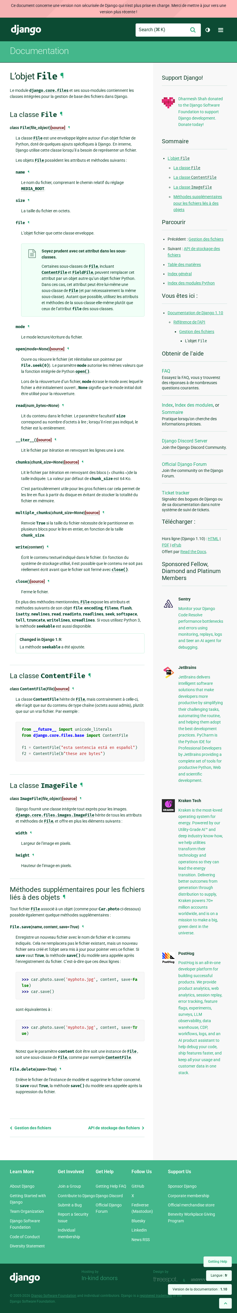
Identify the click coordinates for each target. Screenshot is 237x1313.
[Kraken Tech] (168, 810)
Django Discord (109, 1195)
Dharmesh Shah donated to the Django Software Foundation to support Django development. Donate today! (200, 111)
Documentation (39, 50)
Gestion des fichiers (32, 1128)
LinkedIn (139, 1230)
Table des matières (184, 264)
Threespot (166, 1279)
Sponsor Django (182, 1186)
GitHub (138, 1186)
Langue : (219, 1275)
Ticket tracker (175, 493)
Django (26, 30)
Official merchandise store (191, 1205)
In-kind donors (100, 1278)
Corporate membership (188, 1195)
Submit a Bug (70, 1205)
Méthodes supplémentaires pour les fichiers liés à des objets (197, 203)
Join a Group (69, 1186)
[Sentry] (168, 608)
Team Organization (27, 1211)
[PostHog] (168, 962)
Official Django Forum (184, 464)
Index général (180, 273)
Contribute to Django (76, 1195)
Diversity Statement (27, 1246)
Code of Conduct (25, 1236)
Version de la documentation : (200, 1289)
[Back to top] (225, 1303)
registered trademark (156, 1296)
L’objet (179, 158)
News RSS (141, 1239)
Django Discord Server (184, 441)
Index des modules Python (191, 283)
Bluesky (138, 1221)
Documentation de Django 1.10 (195, 312)
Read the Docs (193, 551)
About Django (22, 1186)
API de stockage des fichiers (114, 1128)
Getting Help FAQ (111, 1186)
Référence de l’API (189, 322)
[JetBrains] (168, 677)
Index (167, 405)
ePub (176, 545)
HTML (213, 538)
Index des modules (194, 405)
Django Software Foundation (53, 1296)
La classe (186, 167)
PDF (165, 545)
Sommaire (172, 412)
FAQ (166, 371)
